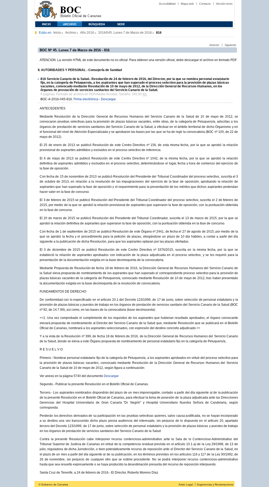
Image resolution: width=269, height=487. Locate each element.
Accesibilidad (167, 3)
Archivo (69, 24)
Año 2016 (87, 32)
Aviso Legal (186, 484)
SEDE (121, 24)
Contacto (205, 3)
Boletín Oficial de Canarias (80, 10)
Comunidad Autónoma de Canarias (46, 10)
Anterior (214, 45)
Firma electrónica (86, 99)
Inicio (46, 24)
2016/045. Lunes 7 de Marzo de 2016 (125, 32)
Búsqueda (97, 24)
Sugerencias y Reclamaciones (215, 484)
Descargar (108, 99)
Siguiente (230, 45)
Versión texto (224, 3)
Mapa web (187, 3)
